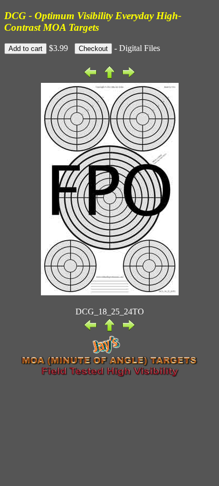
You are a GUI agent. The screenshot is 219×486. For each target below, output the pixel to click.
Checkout (93, 49)
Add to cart (26, 49)
